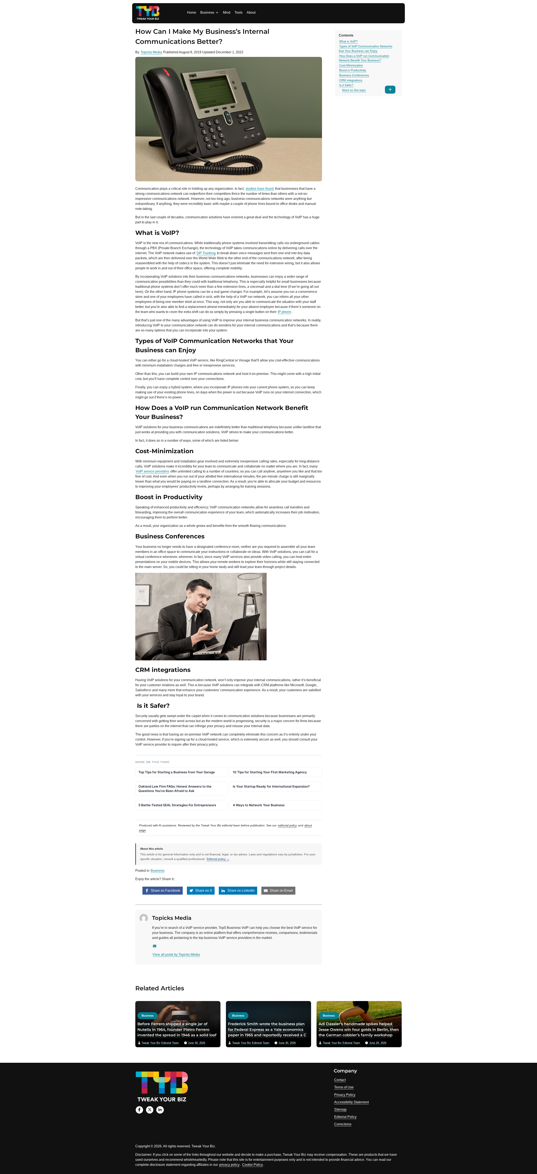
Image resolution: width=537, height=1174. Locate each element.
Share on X (203, 890)
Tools (238, 12)
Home (191, 12)
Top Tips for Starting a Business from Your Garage (176, 772)
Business (207, 12)
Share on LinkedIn (241, 890)
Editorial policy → (218, 859)
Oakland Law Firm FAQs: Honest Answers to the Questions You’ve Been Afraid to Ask (174, 788)
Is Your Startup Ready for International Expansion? (271, 786)
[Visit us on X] (150, 1110)
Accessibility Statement (351, 1102)
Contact (340, 1080)
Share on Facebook (165, 890)
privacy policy (229, 1164)
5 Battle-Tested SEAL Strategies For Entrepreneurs (177, 805)
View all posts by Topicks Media (176, 954)
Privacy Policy (344, 1095)
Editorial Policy (345, 1117)
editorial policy (287, 825)
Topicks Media (151, 52)
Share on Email (281, 890)
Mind (226, 12)
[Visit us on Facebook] (139, 1110)
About (251, 12)
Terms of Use (344, 1087)
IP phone (284, 312)
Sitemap (340, 1109)
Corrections (342, 1124)
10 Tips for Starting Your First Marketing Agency (270, 772)
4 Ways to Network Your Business (258, 805)
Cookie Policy (252, 1164)
